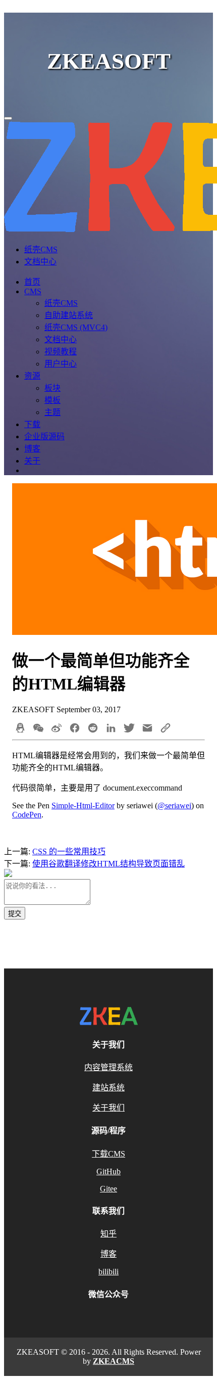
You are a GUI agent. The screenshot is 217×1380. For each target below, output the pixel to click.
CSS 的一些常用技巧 (68, 851)
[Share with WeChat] (38, 728)
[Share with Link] (165, 728)
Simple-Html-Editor (83, 805)
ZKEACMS (113, 1361)
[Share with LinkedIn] (111, 728)
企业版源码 (44, 436)
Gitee (108, 1188)
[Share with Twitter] (129, 728)
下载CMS (108, 1153)
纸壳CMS (41, 249)
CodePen (26, 814)
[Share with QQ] (20, 728)
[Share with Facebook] (74, 728)
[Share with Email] (147, 728)
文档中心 (40, 261)
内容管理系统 (108, 1067)
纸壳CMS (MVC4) (75, 327)
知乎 (108, 1233)
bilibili (108, 1271)
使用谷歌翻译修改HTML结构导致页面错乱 (108, 863)
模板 (52, 400)
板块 (52, 388)
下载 (32, 424)
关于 (32, 460)
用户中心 (60, 363)
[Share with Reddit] (92, 728)
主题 (52, 412)
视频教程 (60, 351)
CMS (32, 291)
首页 (32, 282)
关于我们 (108, 1107)
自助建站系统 (68, 315)
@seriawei (174, 805)
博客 (32, 448)
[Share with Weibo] (56, 728)
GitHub (108, 1171)
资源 (32, 376)
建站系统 (108, 1087)
